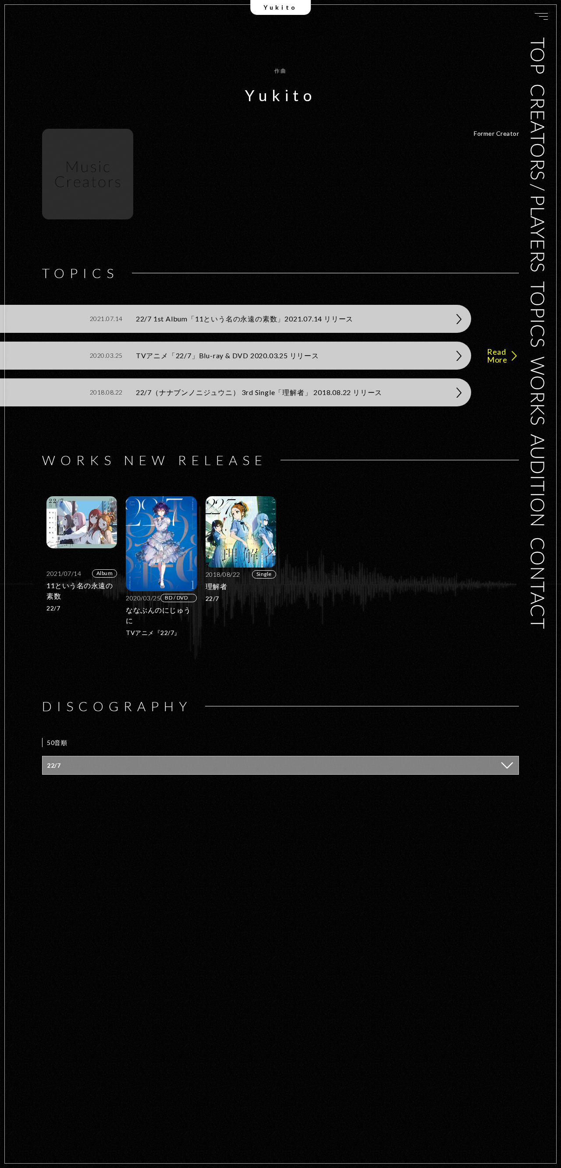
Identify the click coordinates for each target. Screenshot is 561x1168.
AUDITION (538, 481)
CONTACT (538, 583)
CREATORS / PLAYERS (538, 177)
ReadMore (497, 355)
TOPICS (538, 314)
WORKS (538, 390)
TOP (538, 56)
